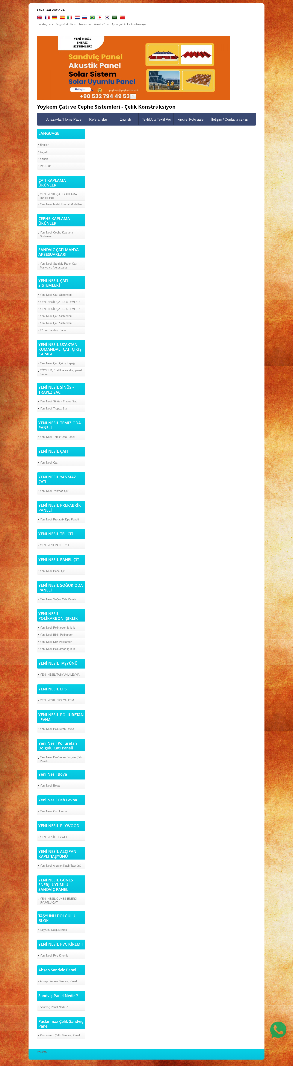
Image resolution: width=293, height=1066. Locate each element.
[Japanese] (100, 18)
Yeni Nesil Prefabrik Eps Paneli (59, 519)
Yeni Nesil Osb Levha (53, 811)
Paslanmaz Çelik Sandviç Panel (60, 1035)
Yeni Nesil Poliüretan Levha (57, 729)
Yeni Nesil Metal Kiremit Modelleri (61, 204)
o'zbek (44, 159)
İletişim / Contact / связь (229, 119)
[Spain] (63, 18)
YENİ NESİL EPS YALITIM (57, 700)
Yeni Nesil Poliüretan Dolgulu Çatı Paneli (61, 759)
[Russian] (85, 18)
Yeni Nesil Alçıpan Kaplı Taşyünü (60, 865)
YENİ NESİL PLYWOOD (55, 837)
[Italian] (70, 18)
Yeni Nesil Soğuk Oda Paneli (58, 599)
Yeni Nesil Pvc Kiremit (54, 955)
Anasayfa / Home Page (64, 119)
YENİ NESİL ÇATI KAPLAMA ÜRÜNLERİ (58, 196)
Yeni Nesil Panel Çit (52, 571)
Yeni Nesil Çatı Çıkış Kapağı (58, 363)
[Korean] (108, 18)
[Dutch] (78, 18)
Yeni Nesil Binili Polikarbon (56, 634)
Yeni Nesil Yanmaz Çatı (54, 491)
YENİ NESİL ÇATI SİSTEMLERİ (60, 301)
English (125, 119)
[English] (40, 18)
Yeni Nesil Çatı (49, 462)
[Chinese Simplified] (123, 18)
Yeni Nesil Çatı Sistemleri (56, 294)
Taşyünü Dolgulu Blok (53, 929)
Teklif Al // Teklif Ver (156, 119)
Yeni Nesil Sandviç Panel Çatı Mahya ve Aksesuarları (58, 265)
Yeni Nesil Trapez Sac (54, 408)
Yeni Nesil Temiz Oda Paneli (57, 436)
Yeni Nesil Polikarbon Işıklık (57, 627)
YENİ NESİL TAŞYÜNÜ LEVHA (60, 674)
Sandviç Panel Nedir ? (54, 1007)
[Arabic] (115, 18)
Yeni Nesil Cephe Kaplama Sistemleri (56, 234)
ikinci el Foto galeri (191, 119)
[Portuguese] (93, 18)
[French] (48, 18)
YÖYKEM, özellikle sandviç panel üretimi (61, 372)
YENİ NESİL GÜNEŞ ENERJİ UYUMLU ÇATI (58, 900)
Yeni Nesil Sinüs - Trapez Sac (58, 401)
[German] (55, 18)
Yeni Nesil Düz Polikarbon (56, 641)
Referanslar (98, 119)
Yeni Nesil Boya (50, 785)
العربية (44, 151)
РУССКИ (45, 166)
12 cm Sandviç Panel (53, 330)
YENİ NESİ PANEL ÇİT (54, 545)
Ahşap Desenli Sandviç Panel (58, 981)
